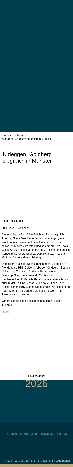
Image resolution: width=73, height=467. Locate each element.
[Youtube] (39, 428)
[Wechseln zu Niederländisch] (36, 75)
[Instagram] (26, 428)
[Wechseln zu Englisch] (36, 45)
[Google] (46, 428)
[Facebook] (33, 428)
